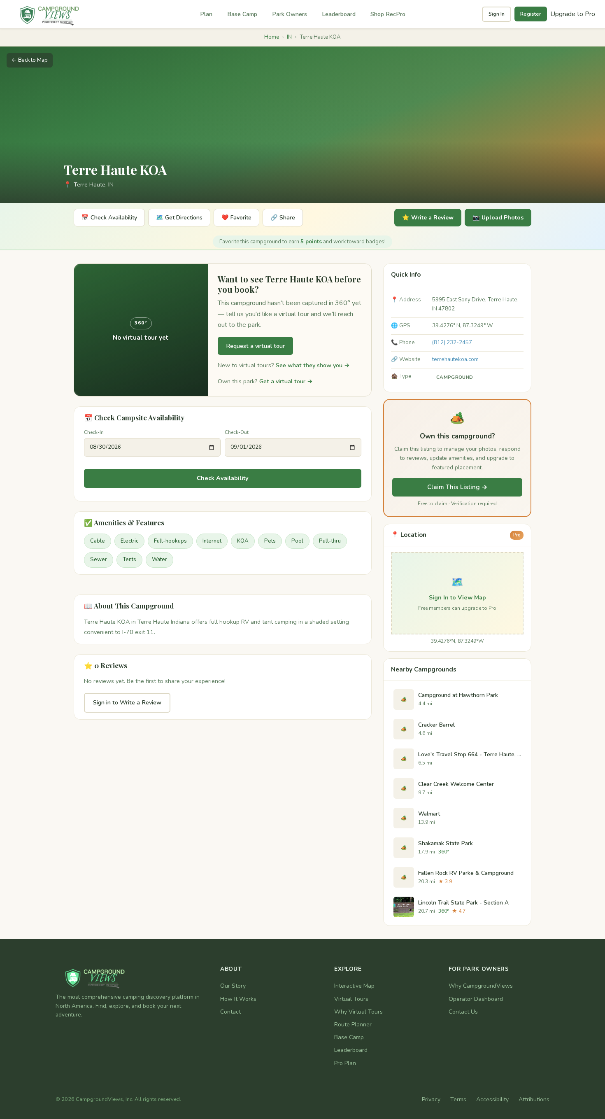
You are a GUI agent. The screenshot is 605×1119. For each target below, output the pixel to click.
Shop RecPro (387, 14)
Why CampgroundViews (481, 986)
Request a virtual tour (255, 346)
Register (530, 14)
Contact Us (463, 1012)
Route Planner (353, 1024)
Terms (458, 1099)
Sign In (497, 14)
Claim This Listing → (457, 487)
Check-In (94, 432)
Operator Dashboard (476, 999)
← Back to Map (30, 60)
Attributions (534, 1099)
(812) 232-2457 (452, 342)
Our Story (233, 986)
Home (271, 37)
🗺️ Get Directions (179, 217)
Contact (230, 1012)
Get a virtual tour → (286, 381)
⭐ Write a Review (428, 217)
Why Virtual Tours (358, 1012)
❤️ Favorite (236, 217)
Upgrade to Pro (572, 14)
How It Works (238, 999)
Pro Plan (345, 1063)
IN (289, 37)
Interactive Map (354, 986)
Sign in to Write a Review (127, 702)
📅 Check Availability (109, 217)
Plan (206, 14)
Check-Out (237, 432)
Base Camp (242, 14)
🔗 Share (282, 217)
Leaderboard (339, 14)
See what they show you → (313, 365)
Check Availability (223, 478)
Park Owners (289, 14)
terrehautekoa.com (455, 359)
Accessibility (492, 1099)
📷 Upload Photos (498, 217)
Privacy (431, 1099)
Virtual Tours (351, 999)
